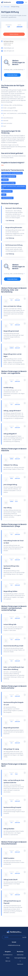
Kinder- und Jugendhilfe (8, 176)
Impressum (20, 964)
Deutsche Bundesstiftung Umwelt (13, 646)
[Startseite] (6, 2)
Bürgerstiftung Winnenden (14, 227)
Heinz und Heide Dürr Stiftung (12, 306)
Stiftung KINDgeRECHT (10, 434)
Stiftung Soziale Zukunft (10, 879)
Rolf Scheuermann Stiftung (14, 245)
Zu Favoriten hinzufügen (24, 298)
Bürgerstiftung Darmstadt (11, 331)
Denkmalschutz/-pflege (8, 183)
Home (1, 6)
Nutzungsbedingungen (20, 959)
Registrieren (20, 2)
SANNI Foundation (9, 858)
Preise (7, 958)
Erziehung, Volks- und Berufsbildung (12, 173)
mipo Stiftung (8, 508)
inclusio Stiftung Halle (10, 624)
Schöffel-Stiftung (8, 387)
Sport (3, 194)
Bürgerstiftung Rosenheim (11, 728)
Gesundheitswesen (7, 198)
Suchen (23, 937)
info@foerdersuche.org (14, 945)
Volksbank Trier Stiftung (11, 465)
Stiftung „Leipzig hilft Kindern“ (12, 411)
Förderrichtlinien (14, 34)
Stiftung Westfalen (9, 829)
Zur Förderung (10, 220)
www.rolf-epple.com (9, 51)
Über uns (7, 961)
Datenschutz (20, 954)
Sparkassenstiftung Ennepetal (12, 807)
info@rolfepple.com (9, 48)
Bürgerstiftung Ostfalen (10, 591)
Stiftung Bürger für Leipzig (11, 749)
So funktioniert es (7, 954)
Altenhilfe (4, 179)
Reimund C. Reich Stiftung (14, 208)
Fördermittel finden (12, 75)
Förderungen (6, 6)
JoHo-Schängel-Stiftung (10, 484)
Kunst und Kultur (6, 191)
